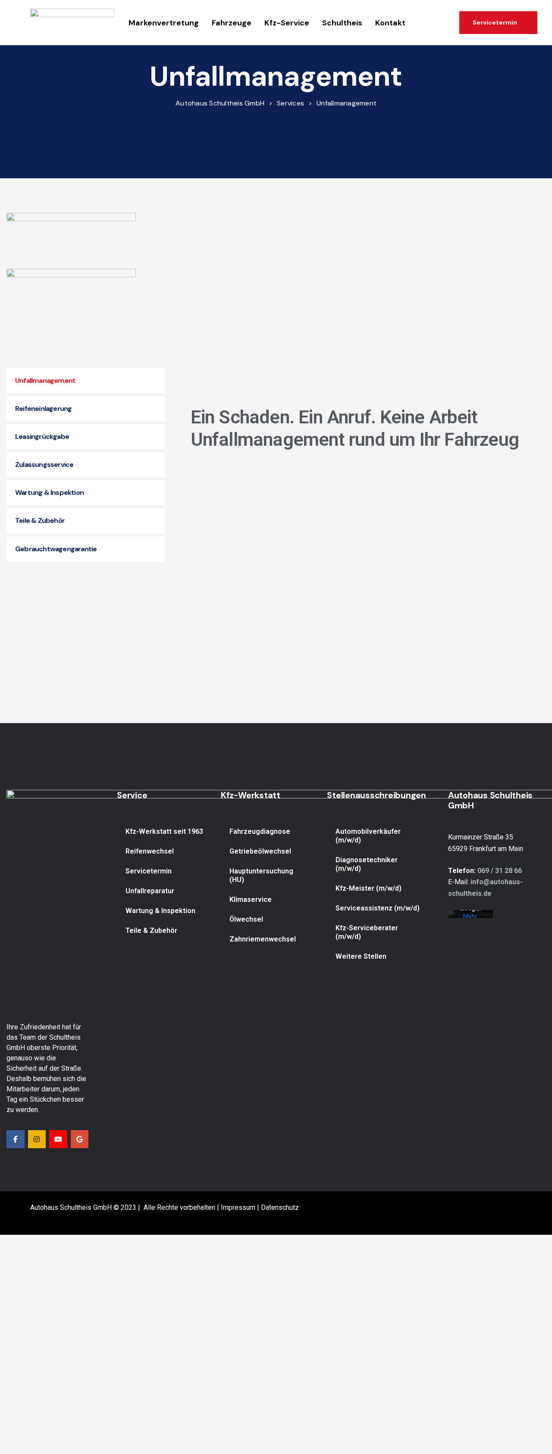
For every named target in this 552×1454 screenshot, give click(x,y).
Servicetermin (148, 871)
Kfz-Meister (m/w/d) (368, 888)
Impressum (238, 1207)
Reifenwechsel (149, 851)
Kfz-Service (286, 23)
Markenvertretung (164, 23)
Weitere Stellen (361, 956)
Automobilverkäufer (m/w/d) (368, 835)
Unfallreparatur (149, 891)
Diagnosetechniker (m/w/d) (367, 864)
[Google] (80, 1139)
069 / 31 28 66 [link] (499, 871)
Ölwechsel (246, 919)
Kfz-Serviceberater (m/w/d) (367, 932)
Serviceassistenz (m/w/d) (378, 908)
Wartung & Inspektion (160, 911)
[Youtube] (58, 1139)
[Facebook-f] (15, 1139)
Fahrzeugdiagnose (259, 831)
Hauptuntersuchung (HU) (261, 875)
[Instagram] (37, 1139)
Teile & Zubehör (151, 930)
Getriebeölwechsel (260, 851)
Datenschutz (280, 1207)
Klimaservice (250, 899)
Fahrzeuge (231, 23)
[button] (498, 22)
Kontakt (390, 23)
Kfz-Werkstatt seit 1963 (164, 831)
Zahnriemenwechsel (262, 939)
